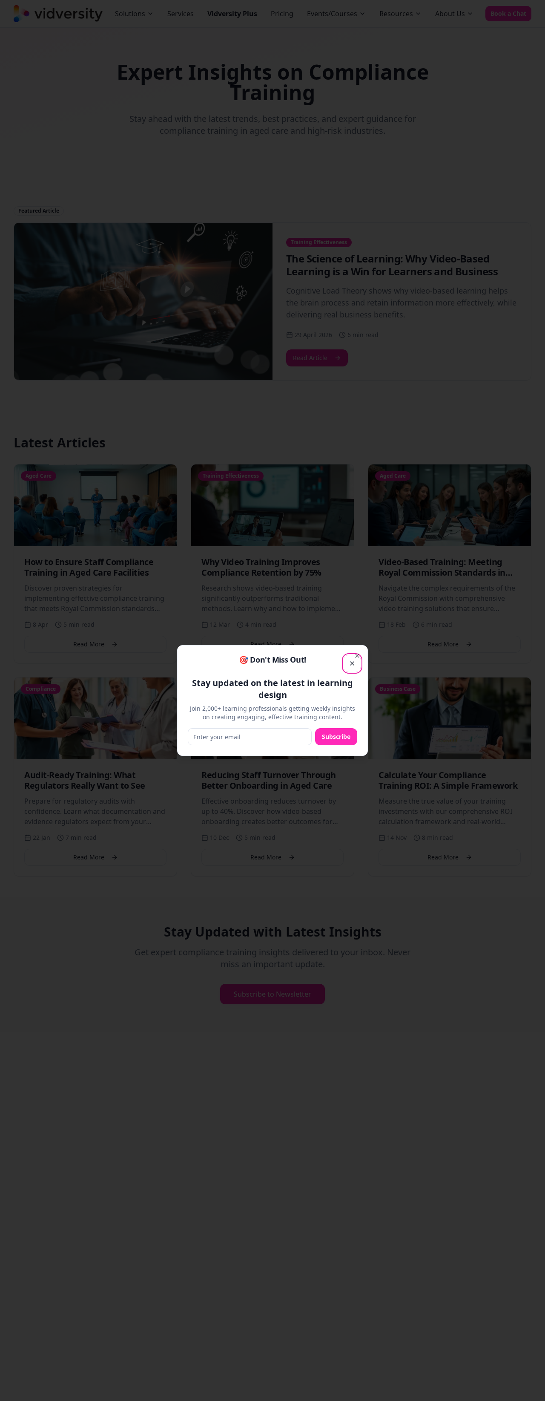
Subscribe (336, 736)
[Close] (357, 655)
